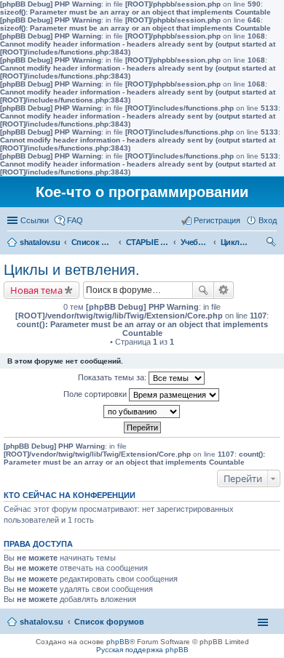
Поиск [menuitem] (272, 243)
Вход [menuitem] (268, 220)
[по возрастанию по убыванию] (142, 411)
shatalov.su (40, 242)
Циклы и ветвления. (235, 242)
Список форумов (93, 242)
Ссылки (34, 220)
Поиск (203, 290)
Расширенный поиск (224, 290)
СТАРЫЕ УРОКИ (148, 242)
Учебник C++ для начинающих (195, 242)
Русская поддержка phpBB (142, 650)
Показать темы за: (113, 377)
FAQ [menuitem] (75, 220)
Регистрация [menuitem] (217, 220)
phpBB (118, 642)
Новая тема (36, 290)
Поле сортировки (96, 394)
